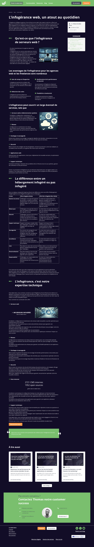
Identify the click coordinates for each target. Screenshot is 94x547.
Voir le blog (46, 485)
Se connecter (76, 3)
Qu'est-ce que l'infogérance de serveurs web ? (76, 39)
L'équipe (11, 529)
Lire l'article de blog (16, 479)
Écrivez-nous (62, 516)
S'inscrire (86, 3)
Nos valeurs (12, 531)
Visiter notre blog (80, 531)
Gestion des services (48, 539)
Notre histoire (12, 533)
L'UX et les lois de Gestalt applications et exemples (45, 470)
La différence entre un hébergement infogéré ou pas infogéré (76, 44)
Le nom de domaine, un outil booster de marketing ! (72, 470)
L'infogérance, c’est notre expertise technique (76, 48)
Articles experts (73, 30)
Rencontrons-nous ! (15, 424)
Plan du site (59, 539)
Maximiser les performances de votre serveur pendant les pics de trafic (20, 470)
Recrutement (12, 535)
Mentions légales (36, 539)
